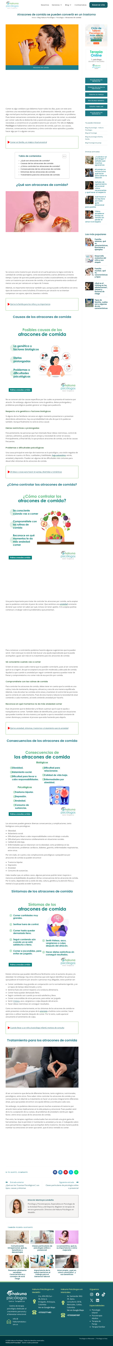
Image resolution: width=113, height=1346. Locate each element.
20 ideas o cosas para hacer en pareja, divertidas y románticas (36, 472)
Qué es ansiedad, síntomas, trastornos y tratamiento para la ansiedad (39, 728)
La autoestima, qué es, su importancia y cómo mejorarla (67, 1248)
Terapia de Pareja (96, 94)
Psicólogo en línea (101, 1338)
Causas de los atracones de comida (37, 163)
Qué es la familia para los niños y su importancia (30, 304)
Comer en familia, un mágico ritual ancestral (28, 142)
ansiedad (64, 604)
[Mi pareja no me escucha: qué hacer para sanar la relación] (89, 172)
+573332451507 (73, 1315)
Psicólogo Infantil (96, 101)
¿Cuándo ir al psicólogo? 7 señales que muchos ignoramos (101, 161)
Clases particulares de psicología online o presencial (42, 1248)
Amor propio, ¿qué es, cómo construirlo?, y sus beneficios (66, 1272)
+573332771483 (44, 1312)
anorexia (43, 1011)
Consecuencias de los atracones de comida (40, 169)
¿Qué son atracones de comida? (35, 160)
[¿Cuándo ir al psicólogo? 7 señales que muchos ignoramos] (89, 160)
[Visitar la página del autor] (16, 1206)
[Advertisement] (42, 88)
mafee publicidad (32, 1343)
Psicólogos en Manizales (96, 113)
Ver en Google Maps (46, 1307)
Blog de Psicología (91, 133)
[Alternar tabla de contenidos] (63, 156)
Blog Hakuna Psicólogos (46, 17)
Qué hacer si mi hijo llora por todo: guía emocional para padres (95, 202)
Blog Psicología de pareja (93, 143)
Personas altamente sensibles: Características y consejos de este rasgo (17, 1274)
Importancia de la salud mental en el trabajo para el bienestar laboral (42, 1273)
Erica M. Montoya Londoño (41, 1200)
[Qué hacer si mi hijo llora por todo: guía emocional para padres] (89, 200)
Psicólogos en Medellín (96, 80)
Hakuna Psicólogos (17, 1340)
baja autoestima (59, 455)
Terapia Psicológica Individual (96, 88)
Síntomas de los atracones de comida (38, 172)
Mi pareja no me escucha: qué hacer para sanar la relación (101, 173)
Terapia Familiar (96, 106)
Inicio (34, 17)
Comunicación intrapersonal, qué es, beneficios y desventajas (17, 1249)
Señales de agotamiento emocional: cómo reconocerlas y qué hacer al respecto (96, 187)
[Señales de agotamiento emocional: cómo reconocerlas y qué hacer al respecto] (89, 185)
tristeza (16, 1001)
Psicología (60, 17)
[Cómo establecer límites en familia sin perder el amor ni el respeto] (89, 214)
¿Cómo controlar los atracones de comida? (40, 166)
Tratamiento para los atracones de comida (40, 175)
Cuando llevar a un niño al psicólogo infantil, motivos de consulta (37, 1028)
